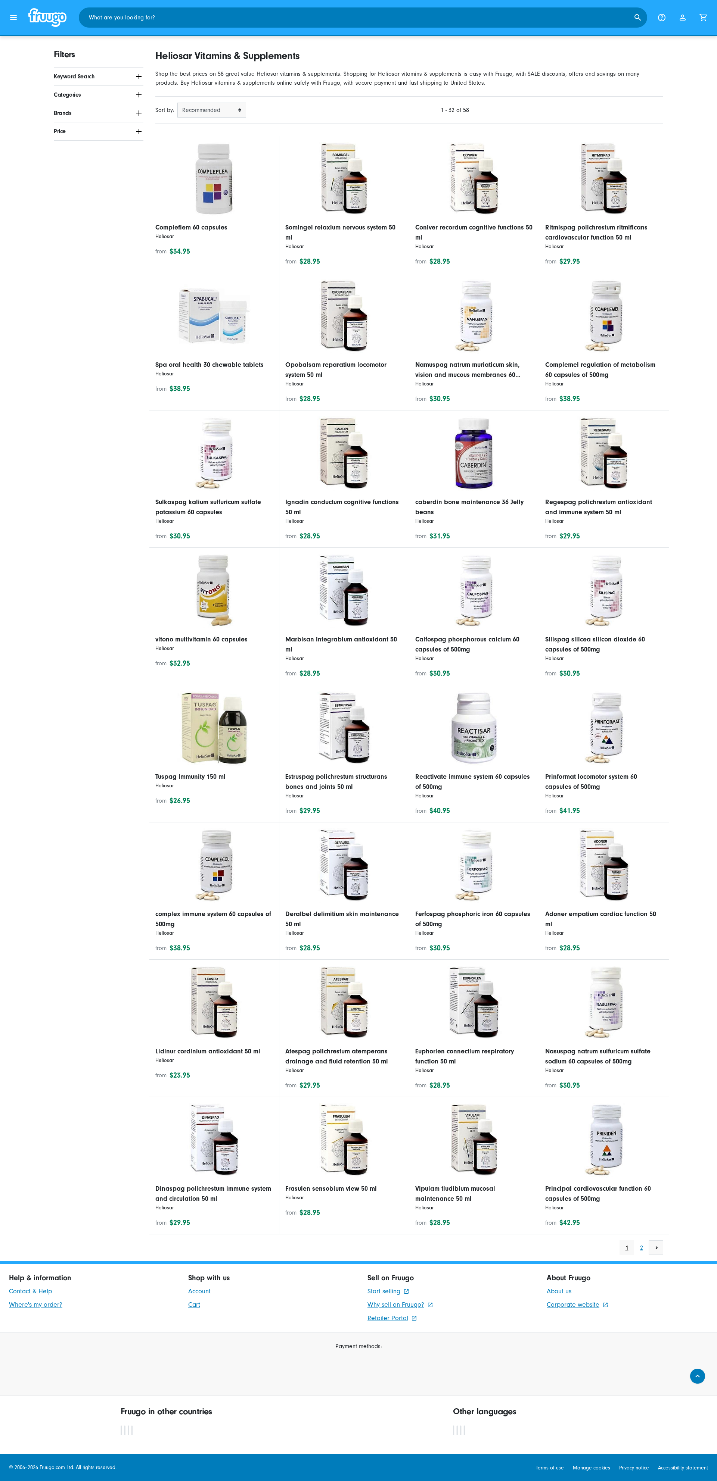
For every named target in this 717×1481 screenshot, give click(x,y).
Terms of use (550, 1468)
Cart (194, 1305)
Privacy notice (634, 1468)
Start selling (383, 1291)
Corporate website (573, 1305)
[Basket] (703, 17)
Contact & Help (30, 1291)
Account (199, 1291)
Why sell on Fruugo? (395, 1305)
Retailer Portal (387, 1318)
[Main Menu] (13, 17)
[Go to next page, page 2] (656, 1247)
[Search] (637, 17)
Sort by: (164, 110)
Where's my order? (35, 1305)
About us (559, 1291)
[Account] (682, 17)
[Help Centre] (661, 17)
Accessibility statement (683, 1468)
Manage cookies (591, 1468)
